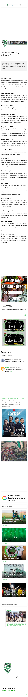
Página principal (8, 683)
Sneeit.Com (16, 694)
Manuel (7, 367)
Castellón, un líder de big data (14, 594)
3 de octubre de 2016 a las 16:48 (15, 367)
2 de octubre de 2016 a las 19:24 (16, 359)
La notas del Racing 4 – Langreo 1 (13, 329)
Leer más (5, 525)
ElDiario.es (9, 610)
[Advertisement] (14, 23)
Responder (7, 363)
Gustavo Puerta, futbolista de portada (13, 399)
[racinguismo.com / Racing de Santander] (13, 5)
